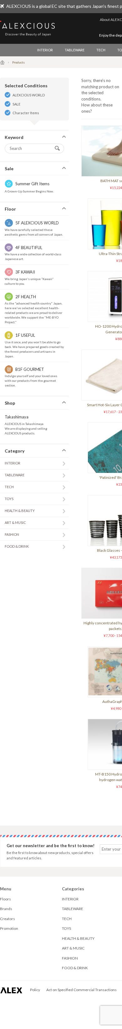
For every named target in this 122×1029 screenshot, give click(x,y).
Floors (5, 899)
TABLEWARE (74, 50)
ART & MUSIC (15, 522)
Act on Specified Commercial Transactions (81, 989)
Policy (35, 989)
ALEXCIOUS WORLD (29, 95)
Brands (6, 908)
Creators (7, 918)
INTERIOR (45, 50)
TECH (100, 50)
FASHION (12, 534)
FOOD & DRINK (17, 546)
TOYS (9, 499)
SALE (16, 104)
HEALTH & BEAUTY (20, 511)
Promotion (9, 928)
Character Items (26, 113)
